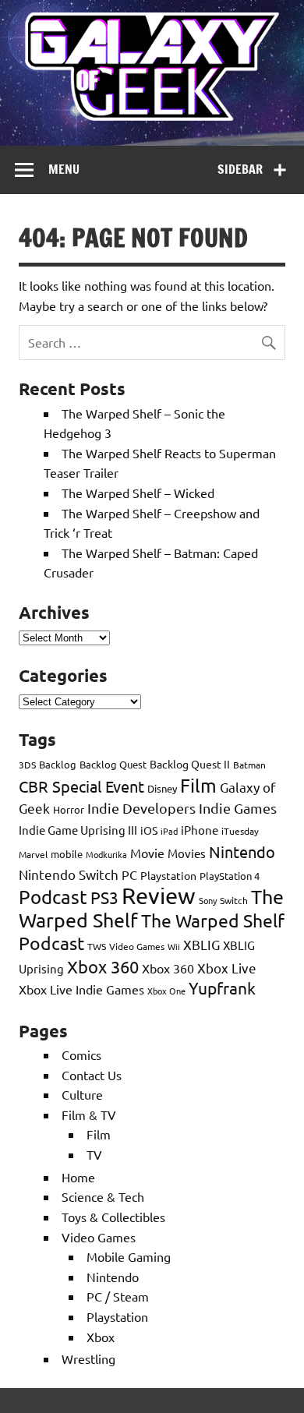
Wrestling (88, 1358)
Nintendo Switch (68, 874)
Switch (234, 900)
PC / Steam (118, 1296)
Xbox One (166, 990)
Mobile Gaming (129, 1256)
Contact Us (92, 1075)
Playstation (168, 875)
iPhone (199, 829)
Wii (174, 946)
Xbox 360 (103, 966)
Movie (147, 852)
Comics (81, 1054)
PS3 (104, 897)
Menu (64, 169)
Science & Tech (103, 1196)
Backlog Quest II (190, 764)
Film (198, 785)
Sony (208, 900)
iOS (148, 830)
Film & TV (89, 1114)
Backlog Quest (113, 764)
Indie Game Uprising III (78, 829)
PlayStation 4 (230, 875)
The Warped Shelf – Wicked (138, 492)
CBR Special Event (81, 786)
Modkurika (106, 854)
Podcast (53, 896)
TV (94, 1154)
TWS (96, 946)
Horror (68, 809)
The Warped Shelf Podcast (152, 931)
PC (129, 874)
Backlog (57, 764)
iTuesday (240, 831)
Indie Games (238, 808)
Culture (82, 1094)
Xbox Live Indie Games (81, 989)
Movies (187, 853)
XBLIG (201, 944)
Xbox (101, 1336)
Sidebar (240, 169)
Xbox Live (226, 967)
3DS (27, 764)
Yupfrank (222, 987)
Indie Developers (141, 808)
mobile (67, 853)
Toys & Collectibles (113, 1216)
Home (78, 1177)
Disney (162, 788)
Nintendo (242, 851)
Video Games (136, 946)
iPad (169, 831)
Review (159, 895)
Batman (249, 764)
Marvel (33, 854)
